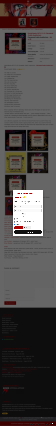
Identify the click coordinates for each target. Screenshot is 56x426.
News (16, 218)
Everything (18, 224)
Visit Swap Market (28, 232)
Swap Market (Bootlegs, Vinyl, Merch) (24, 221)
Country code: (18, 213)
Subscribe (19, 228)
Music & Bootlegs (19, 220)
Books (17, 223)
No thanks (27, 228)
